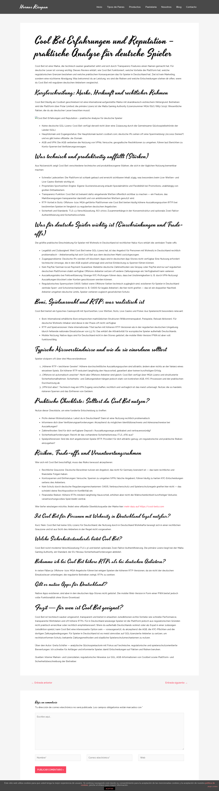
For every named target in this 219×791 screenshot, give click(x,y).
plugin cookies (213, 786)
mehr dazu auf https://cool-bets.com (144, 506)
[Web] (161, 758)
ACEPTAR (109, 789)
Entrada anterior (41, 682)
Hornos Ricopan (34, 7)
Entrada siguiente (176, 682)
